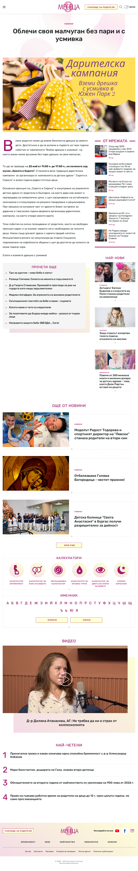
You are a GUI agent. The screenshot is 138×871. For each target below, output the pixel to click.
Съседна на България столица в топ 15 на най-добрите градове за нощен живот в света (122, 167)
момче (87, 620)
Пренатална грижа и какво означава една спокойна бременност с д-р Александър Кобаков (68, 755)
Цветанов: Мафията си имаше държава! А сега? (122, 198)
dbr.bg (111, 158)
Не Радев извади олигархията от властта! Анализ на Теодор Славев (122, 234)
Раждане (103, 285)
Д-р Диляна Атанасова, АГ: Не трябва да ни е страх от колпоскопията (72, 723)
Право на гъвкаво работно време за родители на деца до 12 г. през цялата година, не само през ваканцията (69, 797)
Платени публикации (103, 851)
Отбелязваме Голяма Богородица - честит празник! (99, 478)
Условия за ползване (65, 851)
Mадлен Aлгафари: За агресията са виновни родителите (44, 294)
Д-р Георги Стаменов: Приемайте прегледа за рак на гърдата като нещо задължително (42, 287)
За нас (28, 851)
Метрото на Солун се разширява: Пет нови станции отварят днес (121, 184)
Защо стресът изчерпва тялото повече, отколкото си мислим (114, 336)
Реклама (50, 851)
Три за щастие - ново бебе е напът (30, 272)
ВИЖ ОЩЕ (69, 545)
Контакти (38, 851)
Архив (132, 7)
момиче (52, 620)
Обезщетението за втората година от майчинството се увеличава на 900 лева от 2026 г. (72, 782)
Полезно (103, 330)
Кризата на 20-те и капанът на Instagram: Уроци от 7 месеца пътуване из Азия (120, 217)
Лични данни (84, 851)
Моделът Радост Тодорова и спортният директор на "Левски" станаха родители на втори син (101, 434)
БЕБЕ (47, 842)
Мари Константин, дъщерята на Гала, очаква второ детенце (52, 769)
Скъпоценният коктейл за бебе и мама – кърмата (40, 301)
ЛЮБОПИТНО (91, 842)
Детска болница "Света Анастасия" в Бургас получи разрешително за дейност (97, 521)
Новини (69, 24)
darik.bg (112, 204)
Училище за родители (101, 7)
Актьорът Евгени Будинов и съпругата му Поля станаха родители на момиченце (114, 292)
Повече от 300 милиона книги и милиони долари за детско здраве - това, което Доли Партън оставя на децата (115, 381)
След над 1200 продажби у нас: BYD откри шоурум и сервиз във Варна (121, 150)
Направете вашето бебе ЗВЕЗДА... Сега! (34, 322)
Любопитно (104, 372)
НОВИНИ (112, 842)
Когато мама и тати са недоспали (30, 307)
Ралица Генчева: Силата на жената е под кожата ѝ (41, 279)
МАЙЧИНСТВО (67, 842)
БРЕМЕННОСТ (28, 842)
